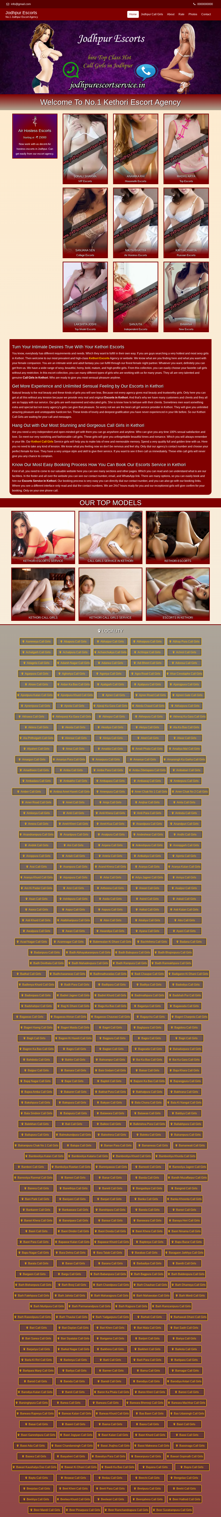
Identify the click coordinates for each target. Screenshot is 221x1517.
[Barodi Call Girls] (109, 1381)
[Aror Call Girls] (73, 888)
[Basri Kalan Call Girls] (113, 1435)
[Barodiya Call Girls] (146, 1381)
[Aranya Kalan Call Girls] (184, 866)
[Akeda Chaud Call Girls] (148, 705)
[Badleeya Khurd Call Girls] (36, 984)
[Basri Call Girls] (184, 1424)
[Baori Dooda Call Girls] (110, 1231)
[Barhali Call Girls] (150, 1317)
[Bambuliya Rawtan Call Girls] (71, 1167)
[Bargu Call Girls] (70, 1274)
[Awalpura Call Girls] (37, 931)
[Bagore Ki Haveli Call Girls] (74, 1038)
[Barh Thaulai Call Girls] (72, 1317)
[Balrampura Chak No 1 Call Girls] (36, 1145)
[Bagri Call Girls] (186, 1038)
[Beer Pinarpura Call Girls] (83, 1510)
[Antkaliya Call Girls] (147, 856)
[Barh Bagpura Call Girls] (147, 1274)
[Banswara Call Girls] (147, 1220)
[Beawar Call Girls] (73, 1477)
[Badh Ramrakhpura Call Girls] (171, 963)
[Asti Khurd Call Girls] (36, 920)
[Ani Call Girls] (73, 845)
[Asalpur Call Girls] (184, 888)
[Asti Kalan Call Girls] (184, 909)
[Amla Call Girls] (184, 802)
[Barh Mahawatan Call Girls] (151, 1295)
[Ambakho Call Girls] (73, 781)
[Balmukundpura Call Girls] (73, 1134)
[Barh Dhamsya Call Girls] (188, 1284)
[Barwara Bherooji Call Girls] (145, 1402)
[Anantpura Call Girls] (74, 834)
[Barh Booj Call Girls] (72, 1284)
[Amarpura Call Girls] (106, 759)
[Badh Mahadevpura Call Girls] (88, 963)
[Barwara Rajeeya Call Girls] (35, 1413)
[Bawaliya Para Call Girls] (108, 1456)
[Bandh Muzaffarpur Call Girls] (187, 1177)
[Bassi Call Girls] (187, 1435)
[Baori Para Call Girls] (34, 1242)
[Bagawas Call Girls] (30, 1016)
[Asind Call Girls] (147, 898)
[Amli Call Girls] (73, 813)
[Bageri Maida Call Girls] (73, 1027)
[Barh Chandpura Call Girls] (111, 1284)
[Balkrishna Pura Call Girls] (147, 1124)
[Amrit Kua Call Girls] (110, 823)
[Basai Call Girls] (37, 1424)
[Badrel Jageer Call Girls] (73, 995)
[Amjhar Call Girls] (147, 802)
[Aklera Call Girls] (37, 727)
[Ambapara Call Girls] (110, 781)
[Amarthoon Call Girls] (34, 770)
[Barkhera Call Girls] (110, 1349)
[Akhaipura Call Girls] (185, 705)
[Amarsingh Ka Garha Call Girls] (184, 759)
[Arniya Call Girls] (184, 877)
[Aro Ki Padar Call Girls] (37, 888)
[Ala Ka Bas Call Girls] (184, 727)
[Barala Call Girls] (37, 1263)
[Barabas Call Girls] (145, 1252)
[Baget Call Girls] (110, 1027)
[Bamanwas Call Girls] (153, 1145)
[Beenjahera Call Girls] (148, 1499)
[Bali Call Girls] (72, 1124)
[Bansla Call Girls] (147, 1209)
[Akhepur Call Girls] (112, 716)
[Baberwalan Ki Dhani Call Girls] (110, 941)
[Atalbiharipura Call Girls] (73, 920)
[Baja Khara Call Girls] (184, 1070)
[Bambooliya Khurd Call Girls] (132, 1156)
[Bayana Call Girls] (155, 1467)
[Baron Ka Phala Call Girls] (111, 1392)
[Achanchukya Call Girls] (110, 652)
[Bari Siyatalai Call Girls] (73, 1338)
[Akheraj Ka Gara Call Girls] (187, 716)
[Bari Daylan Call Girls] (73, 1327)
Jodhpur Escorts (22, 14)
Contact (206, 14)
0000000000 (205, 4)
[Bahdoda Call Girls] (37, 1059)
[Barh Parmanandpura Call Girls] (89, 1306)
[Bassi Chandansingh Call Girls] (72, 1445)
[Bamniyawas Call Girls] (111, 1167)
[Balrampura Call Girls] (186, 1134)
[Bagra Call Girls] (149, 1038)
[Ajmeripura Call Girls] (36, 705)
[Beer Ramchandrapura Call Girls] (126, 1510)
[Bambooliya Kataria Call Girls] (88, 1156)
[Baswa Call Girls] (34, 1456)
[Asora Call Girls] (37, 909)
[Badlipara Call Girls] (112, 984)
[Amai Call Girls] (73, 748)
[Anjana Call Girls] (110, 845)
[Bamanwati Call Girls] (190, 1145)
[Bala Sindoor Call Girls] (37, 1113)
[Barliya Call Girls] (75, 1370)
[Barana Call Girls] (110, 1263)
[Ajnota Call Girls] (73, 705)
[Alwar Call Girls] (185, 738)
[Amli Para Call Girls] (147, 813)
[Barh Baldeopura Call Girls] (186, 1274)
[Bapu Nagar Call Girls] (34, 1252)
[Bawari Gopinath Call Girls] (185, 1456)
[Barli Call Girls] (110, 1360)
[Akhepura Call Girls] (149, 716)
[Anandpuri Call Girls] (184, 823)
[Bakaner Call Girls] (73, 1091)
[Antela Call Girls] (110, 856)
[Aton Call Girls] (111, 920)
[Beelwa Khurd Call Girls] (73, 1499)
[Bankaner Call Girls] (37, 1209)
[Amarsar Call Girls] (143, 759)
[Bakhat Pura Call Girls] (110, 1091)
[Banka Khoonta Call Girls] (184, 1199)
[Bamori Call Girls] (73, 1177)
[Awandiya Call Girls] (110, 931)
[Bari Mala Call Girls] (147, 1327)
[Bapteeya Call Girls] (150, 1242)
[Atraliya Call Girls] (148, 920)
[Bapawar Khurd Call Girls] (112, 1242)
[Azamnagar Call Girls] (69, 941)
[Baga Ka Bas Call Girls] (110, 1006)
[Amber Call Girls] (29, 791)
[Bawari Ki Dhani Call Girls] (79, 1467)
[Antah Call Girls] (73, 856)
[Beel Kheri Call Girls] (73, 1488)
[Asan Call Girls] (37, 898)
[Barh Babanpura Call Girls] (108, 1274)
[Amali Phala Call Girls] (147, 748)
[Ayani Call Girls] (184, 931)
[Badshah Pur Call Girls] (185, 995)
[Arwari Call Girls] (147, 888)
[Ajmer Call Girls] (114, 695)
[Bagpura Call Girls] (112, 1038)
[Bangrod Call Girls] (184, 1188)
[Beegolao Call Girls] (184, 1477)
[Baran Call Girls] (73, 1263)
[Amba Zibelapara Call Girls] (147, 770)
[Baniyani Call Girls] (72, 1199)
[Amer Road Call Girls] (37, 802)
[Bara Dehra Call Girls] (71, 1252)
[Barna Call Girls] (148, 1370)
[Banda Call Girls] (147, 1177)
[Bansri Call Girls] (184, 1209)
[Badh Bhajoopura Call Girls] (173, 952)
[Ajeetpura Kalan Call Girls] (35, 695)
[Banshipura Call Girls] (110, 1209)
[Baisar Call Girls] (147, 1070)
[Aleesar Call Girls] (74, 738)
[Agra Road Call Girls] (146, 673)
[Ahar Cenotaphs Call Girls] (184, 673)
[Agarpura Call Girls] (35, 673)
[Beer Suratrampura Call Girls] (172, 1510)
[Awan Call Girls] (73, 931)
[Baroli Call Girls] (73, 1392)
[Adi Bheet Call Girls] (148, 663)
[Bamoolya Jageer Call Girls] (187, 1167)
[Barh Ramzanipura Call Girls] (171, 1306)
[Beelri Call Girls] (184, 1488)
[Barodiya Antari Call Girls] (184, 1381)
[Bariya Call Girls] (184, 1338)
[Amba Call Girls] (71, 770)
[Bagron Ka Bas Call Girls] (37, 1049)
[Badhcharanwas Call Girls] (67, 974)
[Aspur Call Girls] (73, 909)
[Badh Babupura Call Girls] (132, 952)
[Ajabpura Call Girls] (148, 684)
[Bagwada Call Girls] (148, 1049)
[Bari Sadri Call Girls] (184, 1327)
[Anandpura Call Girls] (147, 823)
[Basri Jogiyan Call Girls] (76, 1435)
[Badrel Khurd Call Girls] (110, 995)
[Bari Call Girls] (37, 1327)
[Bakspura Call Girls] (73, 1102)
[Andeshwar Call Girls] (148, 834)
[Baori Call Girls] (37, 1231)
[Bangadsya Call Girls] (147, 1188)
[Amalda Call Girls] (110, 748)
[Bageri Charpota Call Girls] (189, 1016)
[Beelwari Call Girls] (111, 1499)
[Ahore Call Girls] (37, 684)
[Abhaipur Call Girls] (110, 641)
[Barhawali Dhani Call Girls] (188, 1317)
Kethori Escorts (99, 358)
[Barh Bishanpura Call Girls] (33, 1284)
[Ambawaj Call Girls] (147, 781)
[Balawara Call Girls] (110, 1113)
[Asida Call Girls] (110, 898)
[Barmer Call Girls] (111, 1370)
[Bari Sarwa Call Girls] (37, 1338)
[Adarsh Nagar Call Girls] (73, 663)
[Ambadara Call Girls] (37, 781)
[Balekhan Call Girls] (35, 1124)
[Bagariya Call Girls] (147, 1006)
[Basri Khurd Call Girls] (150, 1435)
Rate (181, 14)
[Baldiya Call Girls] (184, 1113)
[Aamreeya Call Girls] (37, 641)
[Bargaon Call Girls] (33, 1274)
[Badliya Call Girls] (149, 984)
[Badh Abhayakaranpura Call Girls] (88, 952)
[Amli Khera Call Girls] (110, 813)
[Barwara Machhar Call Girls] (186, 1402)
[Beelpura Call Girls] (147, 1488)
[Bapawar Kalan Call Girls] (72, 1242)
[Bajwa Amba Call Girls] (37, 1091)
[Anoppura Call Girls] (37, 856)
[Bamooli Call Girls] (148, 1167)
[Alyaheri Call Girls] (37, 748)
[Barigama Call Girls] (110, 1338)
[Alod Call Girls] (148, 738)
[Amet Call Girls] (73, 802)
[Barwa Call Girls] (69, 1402)
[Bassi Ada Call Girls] (31, 1445)
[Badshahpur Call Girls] (37, 1006)
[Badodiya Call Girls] (186, 984)
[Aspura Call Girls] (110, 909)
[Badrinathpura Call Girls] (148, 995)
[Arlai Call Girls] (111, 877)
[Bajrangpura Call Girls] (186, 1081)
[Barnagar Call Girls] (185, 1370)
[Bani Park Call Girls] (35, 1199)
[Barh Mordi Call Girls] (190, 1295)
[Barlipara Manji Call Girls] (37, 1370)
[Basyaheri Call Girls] (71, 1456)
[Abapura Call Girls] (73, 641)
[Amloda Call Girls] (184, 813)
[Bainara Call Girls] (73, 1070)
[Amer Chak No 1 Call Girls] (149, 791)
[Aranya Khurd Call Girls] (37, 877)
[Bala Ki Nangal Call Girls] (184, 1102)
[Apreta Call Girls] (184, 856)
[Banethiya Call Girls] (73, 1188)
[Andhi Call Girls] (185, 834)
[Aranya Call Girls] (147, 866)
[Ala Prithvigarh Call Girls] (36, 738)
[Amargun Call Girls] (32, 759)
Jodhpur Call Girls (152, 14)
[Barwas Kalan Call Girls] (75, 1413)
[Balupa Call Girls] (79, 1145)
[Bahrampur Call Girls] (110, 1059)
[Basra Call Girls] (147, 1424)
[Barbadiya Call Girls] (147, 1263)
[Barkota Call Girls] (184, 1349)
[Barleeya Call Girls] (73, 1360)
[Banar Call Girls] (110, 1177)
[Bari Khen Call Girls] (110, 1327)
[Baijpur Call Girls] (37, 1070)
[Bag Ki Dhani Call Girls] (73, 1006)
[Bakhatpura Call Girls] (147, 1091)
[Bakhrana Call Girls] (184, 1091)
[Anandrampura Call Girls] (36, 834)
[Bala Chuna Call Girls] (147, 1102)
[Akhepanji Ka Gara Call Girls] (72, 716)
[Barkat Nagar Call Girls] (73, 1349)
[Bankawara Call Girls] (73, 1209)
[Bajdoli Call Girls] (109, 1081)
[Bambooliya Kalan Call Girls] (44, 1156)
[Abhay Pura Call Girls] (184, 641)
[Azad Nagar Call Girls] (32, 941)
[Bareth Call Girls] (184, 1263)
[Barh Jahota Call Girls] (70, 1295)
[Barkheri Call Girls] (147, 1349)
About (170, 14)
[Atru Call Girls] (185, 920)
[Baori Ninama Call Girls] (184, 1231)
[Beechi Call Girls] (147, 1477)
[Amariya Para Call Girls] (69, 759)
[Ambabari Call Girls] (187, 770)
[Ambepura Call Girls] (184, 781)
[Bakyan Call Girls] (110, 1102)
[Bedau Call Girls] (110, 1477)
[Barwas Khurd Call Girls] (112, 1413)
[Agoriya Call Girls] (109, 673)
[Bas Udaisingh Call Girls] (187, 1413)
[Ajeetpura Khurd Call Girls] (75, 695)
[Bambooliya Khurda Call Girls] (175, 1156)
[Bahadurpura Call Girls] (185, 1049)
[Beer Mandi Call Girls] (45, 1510)
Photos (193, 14)
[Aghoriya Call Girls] (72, 673)
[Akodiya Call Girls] (110, 727)
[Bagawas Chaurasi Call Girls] (110, 1016)
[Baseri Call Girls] (73, 1424)
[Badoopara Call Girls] (36, 995)
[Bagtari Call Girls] (111, 1049)
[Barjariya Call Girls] (37, 1349)
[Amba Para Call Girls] (108, 770)
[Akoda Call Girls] (73, 727)
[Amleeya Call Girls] (37, 813)
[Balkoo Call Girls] (109, 1124)
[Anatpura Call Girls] (111, 834)
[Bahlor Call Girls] (73, 1059)
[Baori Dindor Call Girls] (73, 1231)
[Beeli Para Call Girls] (110, 1488)
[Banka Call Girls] (146, 1199)
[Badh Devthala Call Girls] (47, 963)
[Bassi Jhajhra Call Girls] (114, 1445)
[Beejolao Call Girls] (37, 1488)
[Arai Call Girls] (37, 866)
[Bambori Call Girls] (31, 1167)
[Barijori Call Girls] (147, 1338)
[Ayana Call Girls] (147, 931)
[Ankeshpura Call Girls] (147, 845)
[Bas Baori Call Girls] (150, 1413)
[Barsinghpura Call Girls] (32, 1402)
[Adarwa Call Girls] (111, 663)
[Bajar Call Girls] (72, 1081)
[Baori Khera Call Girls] (147, 1231)
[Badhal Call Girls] (29, 974)
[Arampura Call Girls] (73, 866)
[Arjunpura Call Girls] (74, 877)
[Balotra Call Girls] (149, 1134)
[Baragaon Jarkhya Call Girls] (184, 1252)
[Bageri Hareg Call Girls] (37, 1027)
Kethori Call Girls (42, 441)
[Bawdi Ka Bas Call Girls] (118, 1467)
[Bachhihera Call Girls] (152, 941)
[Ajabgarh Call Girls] (111, 684)
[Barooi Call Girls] (187, 1392)
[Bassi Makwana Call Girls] (152, 1445)
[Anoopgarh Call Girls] (184, 845)
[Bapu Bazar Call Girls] (187, 1242)
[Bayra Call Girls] (192, 1467)
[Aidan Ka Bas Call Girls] (74, 684)
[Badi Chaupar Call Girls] (148, 974)
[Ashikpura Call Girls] (73, 898)
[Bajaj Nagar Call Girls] (35, 1081)
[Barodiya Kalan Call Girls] (35, 1392)
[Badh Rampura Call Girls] (130, 963)
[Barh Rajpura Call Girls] (131, 1306)
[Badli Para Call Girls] (75, 984)
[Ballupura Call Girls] (35, 1134)
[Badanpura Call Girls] (45, 952)
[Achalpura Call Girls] (73, 652)
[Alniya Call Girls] (111, 738)
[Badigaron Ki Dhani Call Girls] (188, 974)
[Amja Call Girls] (110, 802)
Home (133, 14)
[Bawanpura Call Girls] (146, 1456)
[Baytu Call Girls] (37, 1477)
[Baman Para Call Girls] (116, 1145)
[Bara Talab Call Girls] (108, 1252)
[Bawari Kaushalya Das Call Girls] (34, 1467)
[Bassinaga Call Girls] (190, 1445)
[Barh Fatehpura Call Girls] (32, 1295)
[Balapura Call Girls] (73, 1113)
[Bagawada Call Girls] (184, 1006)
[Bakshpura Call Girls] (36, 1102)
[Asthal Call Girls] (147, 909)
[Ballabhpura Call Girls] (186, 1124)
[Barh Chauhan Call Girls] (150, 1284)
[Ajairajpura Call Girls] (184, 684)
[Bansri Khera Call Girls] (37, 1220)
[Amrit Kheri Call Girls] (73, 823)
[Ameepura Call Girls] (111, 791)
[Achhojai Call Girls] (147, 652)
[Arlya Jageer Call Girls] (148, 877)
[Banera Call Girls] (37, 1188)
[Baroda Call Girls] (72, 1381)
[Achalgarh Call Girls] (37, 652)
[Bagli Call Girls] (34, 1038)
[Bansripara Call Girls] (73, 1220)
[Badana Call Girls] (189, 941)
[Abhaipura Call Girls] (147, 641)
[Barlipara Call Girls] (184, 1360)
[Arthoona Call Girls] (110, 888)
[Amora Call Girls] (37, 823)
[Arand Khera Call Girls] (110, 866)
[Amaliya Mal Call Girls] (184, 748)
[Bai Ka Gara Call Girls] (184, 1059)
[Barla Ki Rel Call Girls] (37, 1360)
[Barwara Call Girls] (106, 1402)
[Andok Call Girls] (37, 845)
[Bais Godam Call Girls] (110, 1070)
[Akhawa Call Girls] (32, 716)
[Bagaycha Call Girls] (151, 1016)
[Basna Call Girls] (110, 1424)
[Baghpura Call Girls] (147, 1027)
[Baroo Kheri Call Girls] (150, 1392)
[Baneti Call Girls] (110, 1188)
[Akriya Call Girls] (147, 727)
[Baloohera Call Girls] (112, 1134)
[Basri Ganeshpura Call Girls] (36, 1435)
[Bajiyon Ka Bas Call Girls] (147, 1081)
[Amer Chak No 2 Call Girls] (190, 791)
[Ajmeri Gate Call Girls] (188, 695)
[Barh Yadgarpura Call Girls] (111, 1317)
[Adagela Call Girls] (36, 663)
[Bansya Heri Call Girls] (184, 1220)
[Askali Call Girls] (184, 898)
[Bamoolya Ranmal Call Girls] (33, 1177)
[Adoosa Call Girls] (184, 663)
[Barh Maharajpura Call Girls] (109, 1295)
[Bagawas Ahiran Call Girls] (68, 1016)
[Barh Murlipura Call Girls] (47, 1306)
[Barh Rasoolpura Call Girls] (33, 1317)
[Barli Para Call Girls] (147, 1360)
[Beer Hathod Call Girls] (185, 1499)
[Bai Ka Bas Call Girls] (147, 1059)
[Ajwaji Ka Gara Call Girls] (110, 705)
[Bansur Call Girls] (110, 1220)
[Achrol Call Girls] (184, 652)
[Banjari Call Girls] (109, 1199)
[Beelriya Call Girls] (36, 1499)
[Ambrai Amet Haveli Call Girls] (70, 791)
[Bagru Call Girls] (75, 1049)
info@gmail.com (21, 4)
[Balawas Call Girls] (147, 1113)
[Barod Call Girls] (35, 1381)
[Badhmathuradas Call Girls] (108, 974)
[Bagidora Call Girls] (184, 1027)
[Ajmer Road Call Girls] (151, 695)
